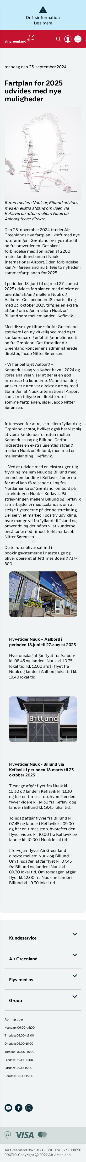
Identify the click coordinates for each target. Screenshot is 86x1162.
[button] (67, 39)
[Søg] (58, 39)
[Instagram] (29, 1108)
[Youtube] (8, 1108)
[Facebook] (18, 1108)
